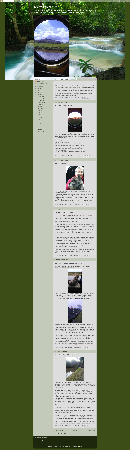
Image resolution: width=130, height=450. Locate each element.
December (40, 96)
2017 (38, 92)
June (39, 108)
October (40, 100)
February (40, 129)
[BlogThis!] (84, 98)
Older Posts (91, 430)
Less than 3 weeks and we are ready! (68, 263)
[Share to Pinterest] (88, 98)
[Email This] (83, 98)
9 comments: (77, 97)
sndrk (70, 446)
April (39, 112)
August (40, 104)
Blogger (79, 446)
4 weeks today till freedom (64, 355)
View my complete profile (41, 83)
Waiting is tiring (60, 163)
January (40, 131)
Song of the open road (63, 105)
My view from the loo (45, 6)
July (39, 106)
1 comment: (77, 204)
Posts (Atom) (64, 433)
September (41, 102)
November (40, 98)
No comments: (77, 155)
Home (75, 430)
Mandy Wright (40, 81)
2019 (38, 88)
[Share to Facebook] (87, 98)
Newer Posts (59, 430)
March (39, 114)
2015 (38, 134)
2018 (38, 90)
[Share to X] (85, 98)
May (39, 110)
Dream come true (61, 83)
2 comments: (77, 425)
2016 (38, 94)
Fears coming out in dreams (65, 212)
